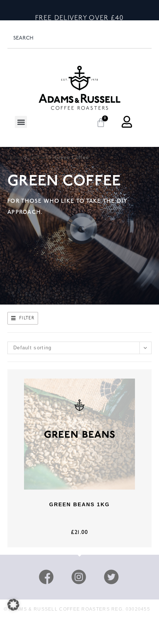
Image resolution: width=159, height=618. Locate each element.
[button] (21, 122)
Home (14, 157)
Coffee (38, 157)
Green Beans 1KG (79, 504)
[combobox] (79, 38)
